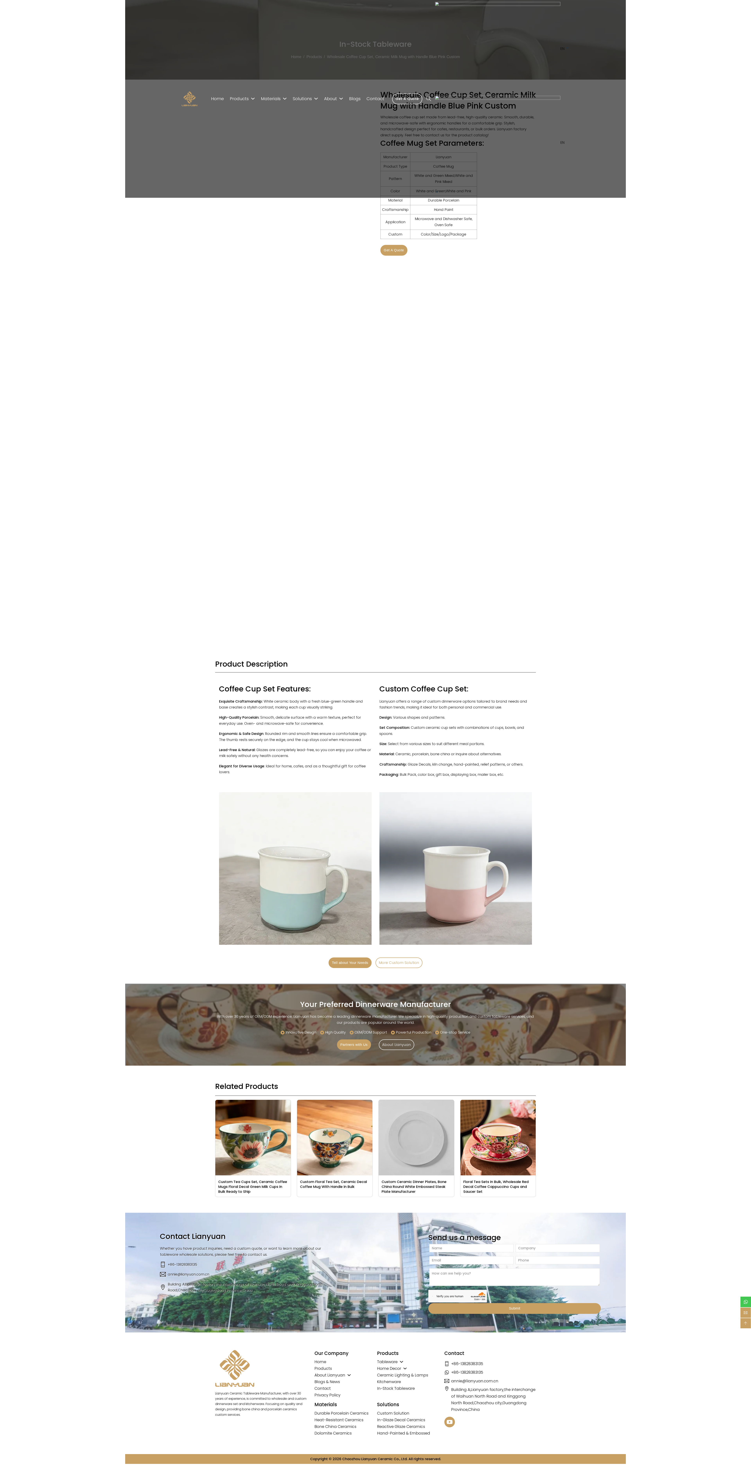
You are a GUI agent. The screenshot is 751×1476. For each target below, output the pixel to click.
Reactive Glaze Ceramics (401, 1426)
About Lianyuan (396, 1044)
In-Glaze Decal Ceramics (401, 1420)
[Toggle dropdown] (253, 98)
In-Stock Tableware (396, 1388)
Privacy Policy (327, 1395)
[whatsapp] (745, 1302)
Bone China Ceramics (335, 1426)
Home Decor (389, 1368)
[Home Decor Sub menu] (405, 1368)
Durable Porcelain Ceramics (341, 1413)
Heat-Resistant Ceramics (338, 1420)
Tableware (387, 1362)
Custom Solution (393, 1413)
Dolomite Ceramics (333, 1433)
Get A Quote (407, 98)
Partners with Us (354, 1045)
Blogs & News (327, 1381)
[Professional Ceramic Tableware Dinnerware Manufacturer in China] (189, 99)
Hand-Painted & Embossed (403, 1433)
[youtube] (449, 1423)
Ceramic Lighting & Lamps (402, 1375)
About (330, 99)
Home (217, 99)
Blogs (355, 99)
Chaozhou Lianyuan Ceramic (367, 1458)
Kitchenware (389, 1381)
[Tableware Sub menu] (401, 1362)
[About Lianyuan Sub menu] (349, 1375)
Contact (375, 99)
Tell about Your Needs (350, 963)
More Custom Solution (399, 962)
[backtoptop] (745, 1323)
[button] (502, 143)
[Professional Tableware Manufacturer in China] (234, 1368)
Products (239, 99)
